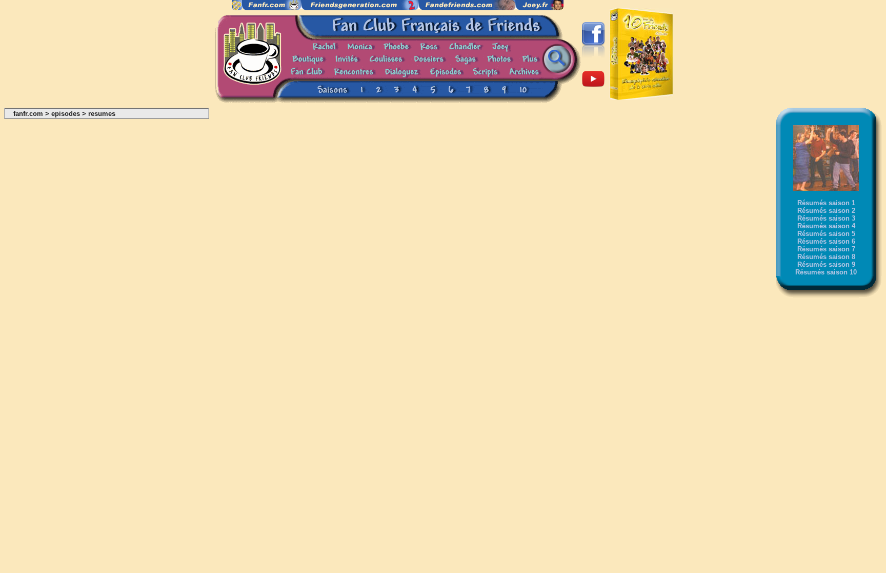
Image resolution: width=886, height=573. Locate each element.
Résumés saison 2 (826, 210)
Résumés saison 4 (826, 226)
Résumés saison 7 (826, 249)
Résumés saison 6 (826, 241)
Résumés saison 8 (826, 257)
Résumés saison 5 (826, 234)
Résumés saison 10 (826, 272)
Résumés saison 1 (826, 203)
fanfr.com (28, 113)
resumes (101, 113)
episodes (65, 113)
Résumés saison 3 (826, 218)
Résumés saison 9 (826, 264)
